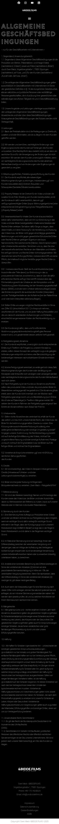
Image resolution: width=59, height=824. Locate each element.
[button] (29, 18)
